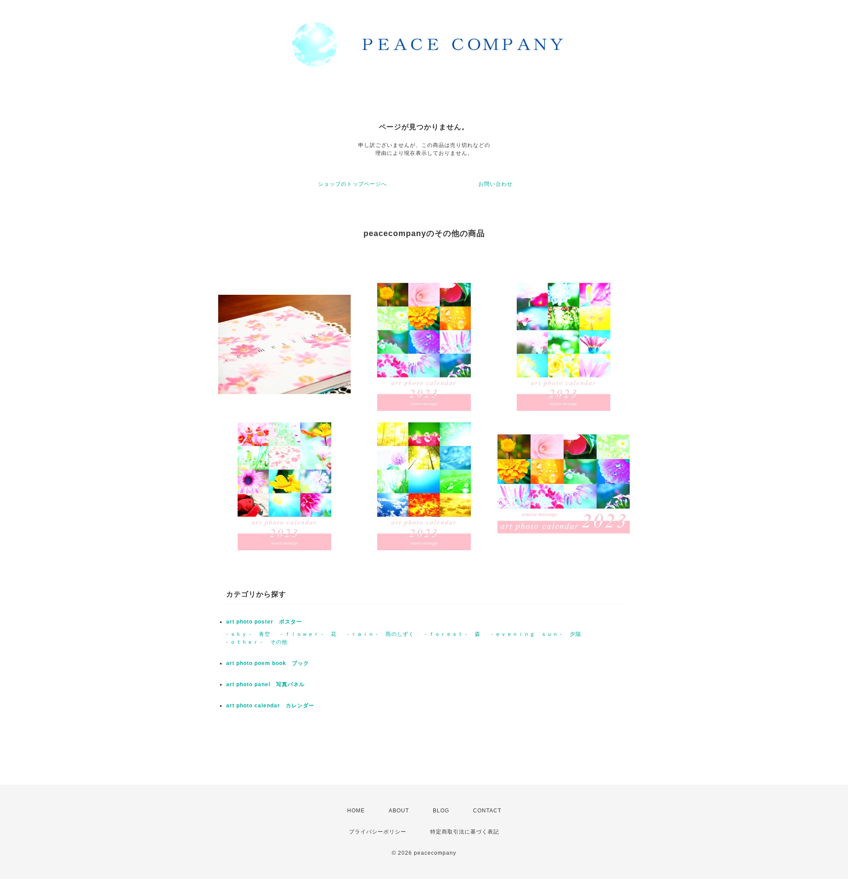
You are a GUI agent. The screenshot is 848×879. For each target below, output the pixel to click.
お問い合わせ (495, 184)
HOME (356, 811)
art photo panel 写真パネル (265, 684)
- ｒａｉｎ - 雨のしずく (380, 634)
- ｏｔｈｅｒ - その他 (257, 642)
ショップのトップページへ (352, 184)
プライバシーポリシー (377, 832)
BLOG (441, 811)
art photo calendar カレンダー (270, 705)
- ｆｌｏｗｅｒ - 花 (309, 634)
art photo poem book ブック (267, 663)
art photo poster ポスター (264, 622)
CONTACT (487, 811)
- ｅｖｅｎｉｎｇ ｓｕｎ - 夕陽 (536, 634)
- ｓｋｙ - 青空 (248, 634)
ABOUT (399, 811)
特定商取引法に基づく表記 (464, 832)
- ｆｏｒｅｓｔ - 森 (453, 634)
